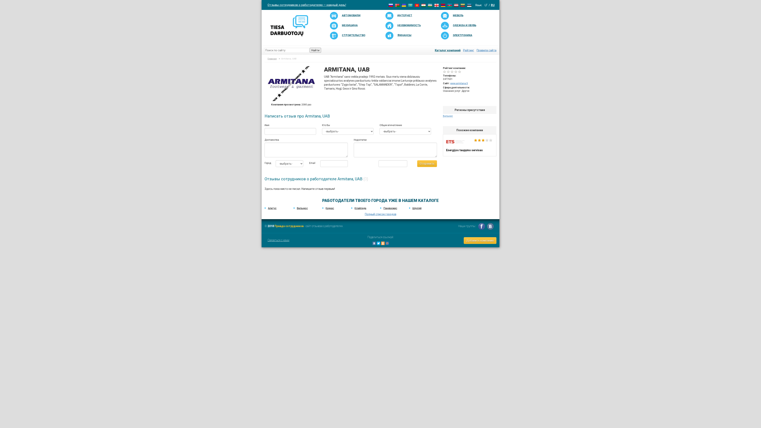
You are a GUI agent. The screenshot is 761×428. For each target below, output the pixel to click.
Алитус (272, 208)
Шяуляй (417, 208)
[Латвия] (456, 5)
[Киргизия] (417, 5)
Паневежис (390, 208)
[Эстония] (469, 5)
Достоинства (272, 140)
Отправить (427, 163)
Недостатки (360, 140)
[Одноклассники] (383, 243)
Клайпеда (360, 208)
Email (311, 163)
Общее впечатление (391, 125)
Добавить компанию (480, 240)
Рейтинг (468, 50)
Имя (267, 125)
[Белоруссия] (397, 5)
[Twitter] (378, 243)
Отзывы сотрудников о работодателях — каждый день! (307, 5)
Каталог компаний (448, 50)
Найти (315, 50)
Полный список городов (380, 214)
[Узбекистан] (430, 5)
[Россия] (391, 5)
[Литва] (463, 5)
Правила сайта (486, 50)
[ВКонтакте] (374, 243)
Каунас (330, 208)
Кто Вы (326, 125)
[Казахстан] (410, 5)
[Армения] (443, 5)
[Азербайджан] (450, 5)
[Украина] (404, 5)
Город (267, 163)
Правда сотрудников (289, 226)
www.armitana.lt (459, 83)
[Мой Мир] (387, 243)
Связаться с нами (278, 240)
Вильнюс (448, 116)
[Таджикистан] (423, 5)
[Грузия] (437, 5)
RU (493, 5)
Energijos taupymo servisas (469, 145)
